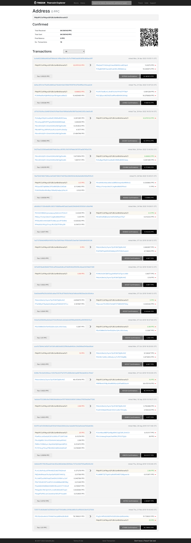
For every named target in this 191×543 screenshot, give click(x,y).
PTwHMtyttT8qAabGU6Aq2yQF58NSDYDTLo (51, 304)
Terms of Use (78, 541)
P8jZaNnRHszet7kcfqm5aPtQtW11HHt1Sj (50, 474)
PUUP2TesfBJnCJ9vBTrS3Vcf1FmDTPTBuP (112, 92)
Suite (146, 3)
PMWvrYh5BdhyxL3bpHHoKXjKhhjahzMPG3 (51, 444)
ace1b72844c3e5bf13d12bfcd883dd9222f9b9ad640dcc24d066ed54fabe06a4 (63, 346)
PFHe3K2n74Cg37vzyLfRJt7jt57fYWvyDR (50, 224)
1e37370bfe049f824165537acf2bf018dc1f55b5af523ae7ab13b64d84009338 (63, 240)
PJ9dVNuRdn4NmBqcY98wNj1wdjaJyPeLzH (51, 190)
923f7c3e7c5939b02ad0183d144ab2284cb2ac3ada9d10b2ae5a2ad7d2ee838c (63, 426)
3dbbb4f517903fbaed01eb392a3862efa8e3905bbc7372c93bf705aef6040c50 (63, 464)
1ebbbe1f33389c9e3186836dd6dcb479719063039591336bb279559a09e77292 (64, 399)
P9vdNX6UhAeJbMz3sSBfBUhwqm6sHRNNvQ (113, 183)
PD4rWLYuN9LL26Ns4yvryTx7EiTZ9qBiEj (111, 357)
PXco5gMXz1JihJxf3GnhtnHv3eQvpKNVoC (50, 440)
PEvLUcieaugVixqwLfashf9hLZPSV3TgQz (111, 436)
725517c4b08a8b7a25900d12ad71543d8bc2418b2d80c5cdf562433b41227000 (64, 510)
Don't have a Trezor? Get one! (145, 541)
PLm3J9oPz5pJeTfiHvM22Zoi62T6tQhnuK (50, 470)
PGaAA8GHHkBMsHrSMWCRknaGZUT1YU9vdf (52, 486)
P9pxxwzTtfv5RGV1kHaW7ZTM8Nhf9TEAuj (112, 304)
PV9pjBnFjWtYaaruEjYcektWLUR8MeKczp (111, 69)
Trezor (140, 3)
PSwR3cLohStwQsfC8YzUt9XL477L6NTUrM (51, 436)
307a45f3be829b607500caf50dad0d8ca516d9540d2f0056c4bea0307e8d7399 (64, 267)
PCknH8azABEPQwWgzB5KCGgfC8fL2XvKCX (113, 433)
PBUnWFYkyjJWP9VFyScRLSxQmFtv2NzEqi (51, 130)
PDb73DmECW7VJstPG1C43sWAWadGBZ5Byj (51, 482)
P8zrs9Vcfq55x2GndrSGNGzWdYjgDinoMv (50, 126)
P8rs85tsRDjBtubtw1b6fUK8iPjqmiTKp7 (110, 217)
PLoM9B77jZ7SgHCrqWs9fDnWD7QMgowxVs (112, 474)
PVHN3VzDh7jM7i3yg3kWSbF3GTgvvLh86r (112, 274)
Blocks (76, 3)
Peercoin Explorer (56, 3)
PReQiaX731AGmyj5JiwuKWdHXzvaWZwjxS (112, 65)
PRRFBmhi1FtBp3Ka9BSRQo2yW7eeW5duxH (112, 383)
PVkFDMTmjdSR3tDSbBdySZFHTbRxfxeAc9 (112, 251)
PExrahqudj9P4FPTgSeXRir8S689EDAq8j (50, 122)
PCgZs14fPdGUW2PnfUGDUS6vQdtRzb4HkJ (112, 516)
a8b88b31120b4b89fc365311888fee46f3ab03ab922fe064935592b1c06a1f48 (63, 206)
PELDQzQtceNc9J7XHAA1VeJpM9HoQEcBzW (51, 516)
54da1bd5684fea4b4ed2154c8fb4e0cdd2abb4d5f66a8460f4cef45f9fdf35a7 (63, 320)
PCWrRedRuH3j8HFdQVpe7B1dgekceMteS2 (51, 95)
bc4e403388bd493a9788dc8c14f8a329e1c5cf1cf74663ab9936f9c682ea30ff (63, 58)
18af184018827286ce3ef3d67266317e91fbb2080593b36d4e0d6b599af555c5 (63, 176)
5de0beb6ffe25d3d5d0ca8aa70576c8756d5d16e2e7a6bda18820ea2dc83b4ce (64, 293)
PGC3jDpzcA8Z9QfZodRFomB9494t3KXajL (112, 95)
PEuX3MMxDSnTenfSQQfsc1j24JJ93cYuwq (50, 327)
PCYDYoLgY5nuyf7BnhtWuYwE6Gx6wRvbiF (51, 448)
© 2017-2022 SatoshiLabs (44, 541)
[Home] (39, 3)
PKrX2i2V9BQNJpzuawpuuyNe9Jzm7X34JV (51, 213)
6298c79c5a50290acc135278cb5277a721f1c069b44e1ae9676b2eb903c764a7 (63, 373)
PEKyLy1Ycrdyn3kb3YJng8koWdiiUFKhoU (111, 186)
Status (82, 3)
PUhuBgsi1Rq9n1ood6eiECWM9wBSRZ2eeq (51, 118)
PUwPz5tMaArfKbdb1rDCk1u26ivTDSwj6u (111, 410)
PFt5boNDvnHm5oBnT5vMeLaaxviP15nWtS (51, 221)
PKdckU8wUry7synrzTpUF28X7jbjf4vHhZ (111, 247)
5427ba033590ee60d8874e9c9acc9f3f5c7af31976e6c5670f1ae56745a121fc (63, 149)
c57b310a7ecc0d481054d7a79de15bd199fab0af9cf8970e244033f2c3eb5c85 (63, 111)
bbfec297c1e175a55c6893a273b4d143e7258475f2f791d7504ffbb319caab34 (63, 85)
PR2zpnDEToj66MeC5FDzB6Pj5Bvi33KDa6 (50, 186)
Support (153, 3)
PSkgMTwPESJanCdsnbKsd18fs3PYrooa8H (51, 494)
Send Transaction (108, 541)
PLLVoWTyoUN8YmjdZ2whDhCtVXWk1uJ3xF (51, 478)
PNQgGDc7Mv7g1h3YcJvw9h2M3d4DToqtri (51, 490)
